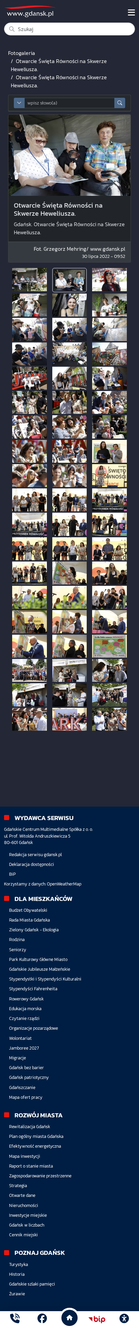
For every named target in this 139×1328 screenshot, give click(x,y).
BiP (12, 874)
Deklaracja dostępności (31, 864)
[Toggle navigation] (131, 12)
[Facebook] (42, 1319)
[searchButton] (119, 103)
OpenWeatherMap (64, 884)
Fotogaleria (21, 53)
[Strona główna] (15, 1319)
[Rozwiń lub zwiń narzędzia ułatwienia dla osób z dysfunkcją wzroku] (124, 1319)
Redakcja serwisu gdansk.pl (35, 854)
